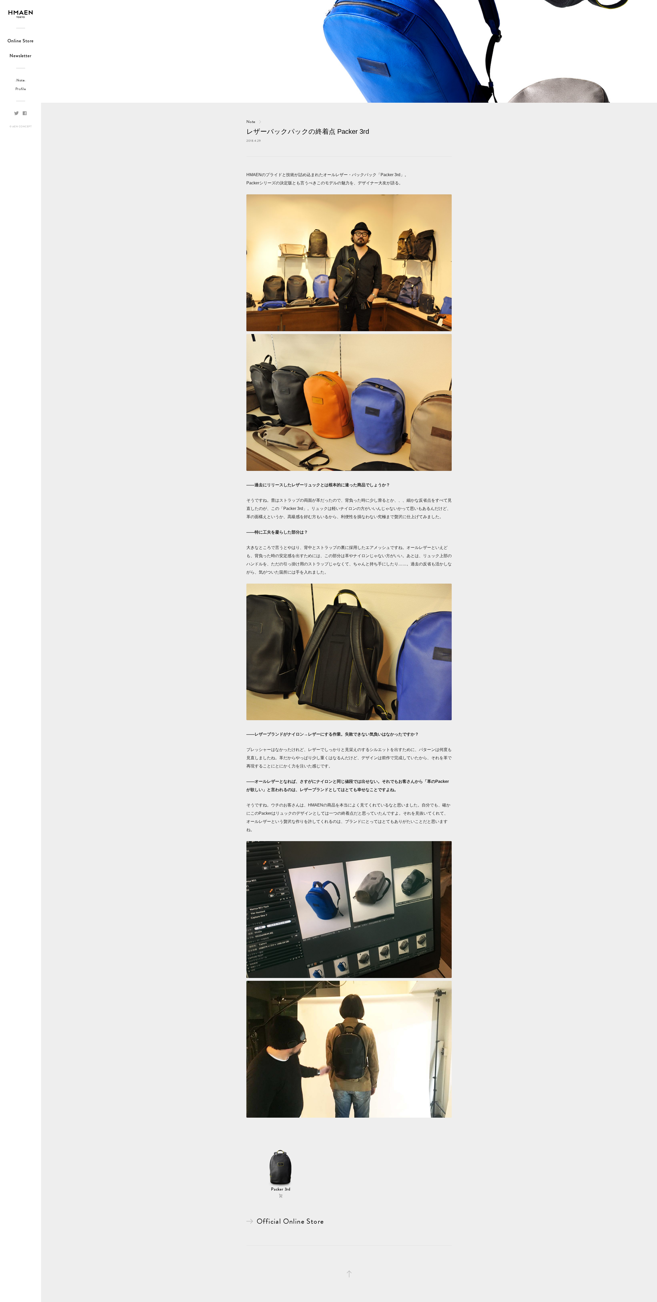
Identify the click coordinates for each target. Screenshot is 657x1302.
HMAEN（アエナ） (20, 14)
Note (20, 80)
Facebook (24, 113)
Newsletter (20, 55)
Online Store (20, 40)
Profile (20, 89)
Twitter (16, 113)
